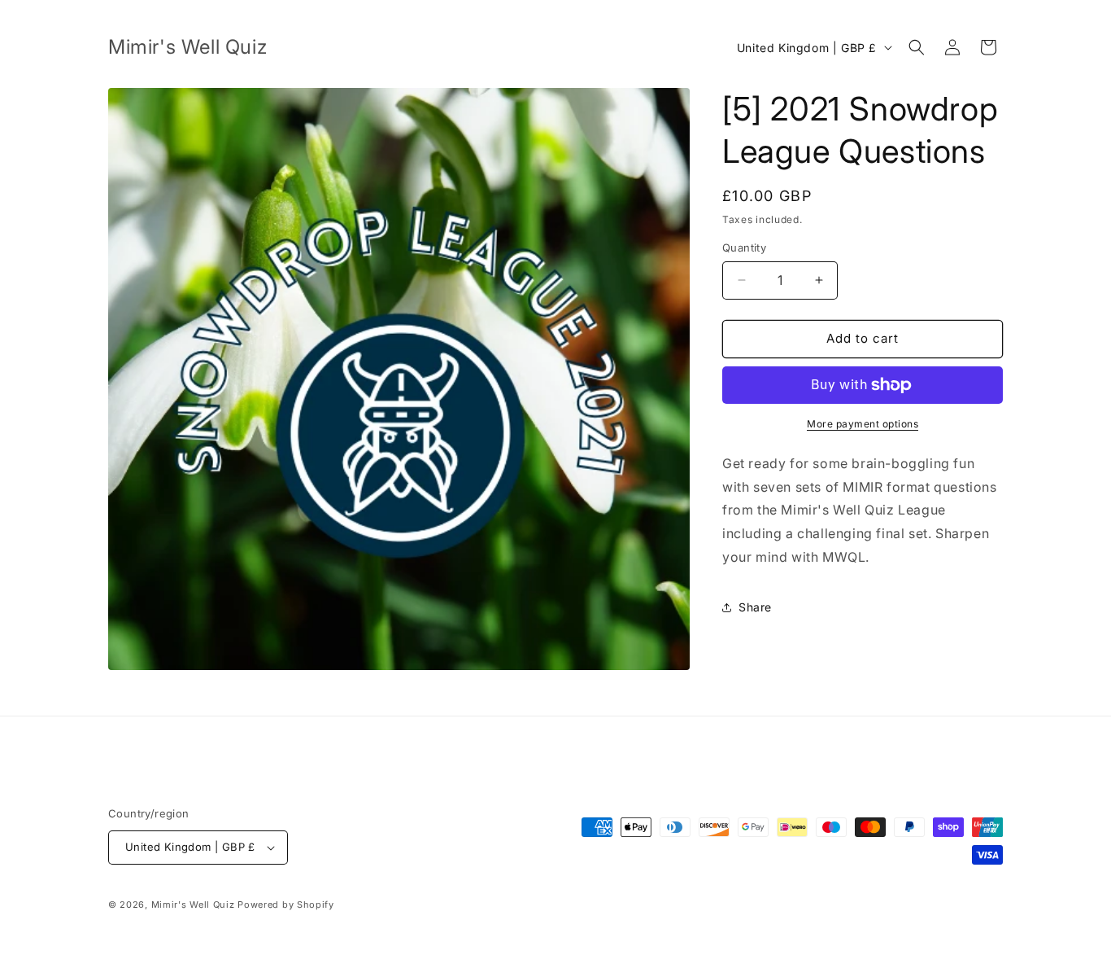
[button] (917, 47)
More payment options (862, 424)
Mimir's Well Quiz (193, 904)
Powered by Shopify (285, 904)
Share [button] (755, 607)
